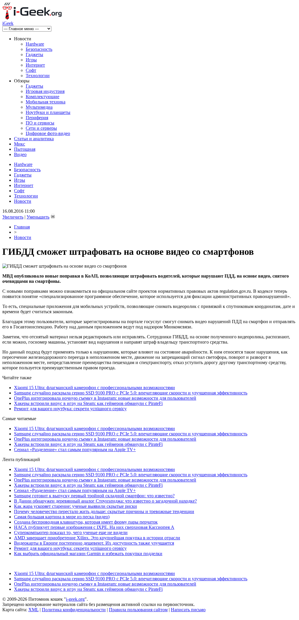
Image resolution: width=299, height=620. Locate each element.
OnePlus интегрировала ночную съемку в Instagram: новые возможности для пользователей (105, 398)
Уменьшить (38, 216)
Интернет (35, 65)
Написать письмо (188, 609)
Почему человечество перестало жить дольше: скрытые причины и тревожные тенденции (104, 511)
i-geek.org (75, 599)
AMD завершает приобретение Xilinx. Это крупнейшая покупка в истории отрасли (97, 537)
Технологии (38, 75)
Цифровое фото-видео (48, 133)
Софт (31, 70)
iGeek (7, 23)
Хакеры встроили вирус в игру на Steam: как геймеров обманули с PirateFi (88, 403)
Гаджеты (34, 54)
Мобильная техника (45, 101)
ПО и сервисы (40, 122)
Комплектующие (42, 96)
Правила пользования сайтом (138, 609)
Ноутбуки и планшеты (48, 112)
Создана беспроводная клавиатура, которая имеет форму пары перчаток (86, 521)
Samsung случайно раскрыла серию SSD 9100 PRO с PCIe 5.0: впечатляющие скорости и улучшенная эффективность (130, 392)
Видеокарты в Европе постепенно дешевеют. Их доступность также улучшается (94, 543)
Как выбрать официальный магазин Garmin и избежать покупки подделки (88, 553)
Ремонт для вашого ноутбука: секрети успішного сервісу (70, 408)
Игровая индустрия (45, 91)
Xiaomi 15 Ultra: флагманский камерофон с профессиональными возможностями (94, 387)
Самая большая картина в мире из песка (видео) (61, 516)
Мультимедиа (39, 107)
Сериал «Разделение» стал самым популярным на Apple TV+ (75, 449)
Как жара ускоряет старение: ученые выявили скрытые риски (75, 506)
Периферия (37, 117)
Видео (20, 154)
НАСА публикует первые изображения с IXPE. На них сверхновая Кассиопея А (94, 527)
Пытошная (24, 149)
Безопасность (39, 49)
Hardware (35, 43)
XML (33, 609)
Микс (19, 143)
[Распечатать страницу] (53, 216)
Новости (22, 201)
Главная (22, 226)
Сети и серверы (41, 128)
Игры (31, 59)
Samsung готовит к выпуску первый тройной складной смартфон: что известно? (94, 495)
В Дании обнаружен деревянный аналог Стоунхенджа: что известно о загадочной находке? (105, 500)
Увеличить (12, 216)
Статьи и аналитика (34, 138)
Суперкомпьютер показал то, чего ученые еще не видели (71, 532)
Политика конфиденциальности (74, 609)
